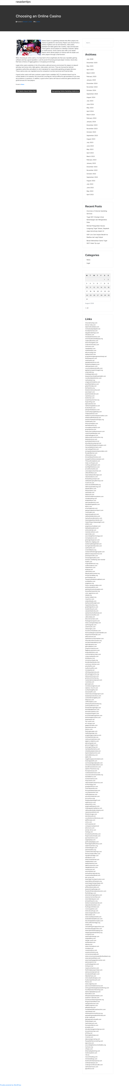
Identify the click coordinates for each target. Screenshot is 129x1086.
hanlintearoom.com (91, 1023)
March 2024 (91, 114)
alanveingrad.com (90, 743)
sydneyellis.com (90, 548)
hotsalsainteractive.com (92, 337)
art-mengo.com (90, 723)
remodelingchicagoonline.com (94, 926)
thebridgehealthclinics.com (93, 844)
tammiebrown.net (90, 727)
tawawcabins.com (90, 488)
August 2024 (91, 97)
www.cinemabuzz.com (92, 946)
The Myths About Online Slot (26, 91)
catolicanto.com (90, 571)
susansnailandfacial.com (92, 875)
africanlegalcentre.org (92, 674)
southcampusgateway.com (93, 411)
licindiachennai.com (91, 331)
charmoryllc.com (90, 626)
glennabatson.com (91, 646)
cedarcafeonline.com (91, 340)
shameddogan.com (91, 847)
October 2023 (91, 132)
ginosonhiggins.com (91, 745)
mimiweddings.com (91, 1059)
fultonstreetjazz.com (91, 423)
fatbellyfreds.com (90, 976)
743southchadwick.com (92, 461)
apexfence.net (89, 1068)
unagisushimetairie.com (92, 382)
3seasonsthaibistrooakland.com (95, 579)
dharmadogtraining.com (92, 1051)
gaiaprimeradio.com (91, 725)
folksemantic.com (90, 490)
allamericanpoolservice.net (93, 554)
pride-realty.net (90, 1017)
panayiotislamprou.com (92, 409)
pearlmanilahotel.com (92, 394)
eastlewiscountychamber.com (94, 638)
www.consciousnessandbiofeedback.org (97, 956)
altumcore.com (89, 828)
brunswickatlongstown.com (93, 715)
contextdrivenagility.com (92, 698)
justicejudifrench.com (92, 705)
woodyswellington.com (92, 974)
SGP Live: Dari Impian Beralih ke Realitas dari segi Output (97, 236)
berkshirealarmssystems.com (94, 496)
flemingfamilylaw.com (92, 1035)
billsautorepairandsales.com (94, 995)
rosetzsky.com (89, 682)
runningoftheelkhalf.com (92, 885)
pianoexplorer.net (90, 962)
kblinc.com (88, 506)
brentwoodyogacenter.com (93, 928)
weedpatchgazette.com (92, 504)
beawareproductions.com (93, 696)
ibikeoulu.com (89, 700)
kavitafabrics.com (90, 776)
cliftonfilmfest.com (91, 473)
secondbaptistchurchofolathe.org (95, 1045)
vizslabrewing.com (91, 498)
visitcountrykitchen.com (92, 739)
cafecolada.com (90, 617)
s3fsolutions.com (90, 455)
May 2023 (90, 149)
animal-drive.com (90, 830)
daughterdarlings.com (92, 333)
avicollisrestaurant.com (92, 796)
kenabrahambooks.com (92, 662)
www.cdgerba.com (91, 984)
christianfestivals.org (91, 737)
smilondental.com (90, 530)
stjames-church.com (91, 688)
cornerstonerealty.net (92, 954)
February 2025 (91, 76)
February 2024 (91, 118)
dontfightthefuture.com (92, 467)
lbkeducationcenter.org (92, 573)
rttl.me (87, 1055)
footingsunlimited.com (92, 907)
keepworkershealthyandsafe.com (95, 376)
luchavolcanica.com (91, 778)
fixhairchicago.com (91, 814)
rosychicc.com (89, 599)
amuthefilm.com (90, 666)
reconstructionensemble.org (94, 775)
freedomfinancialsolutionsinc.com (95, 891)
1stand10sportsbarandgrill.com (94, 522)
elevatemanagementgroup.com (95, 1029)
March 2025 (91, 73)
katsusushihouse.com (92, 676)
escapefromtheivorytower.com (94, 459)
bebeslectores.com (91, 439)
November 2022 (92, 170)
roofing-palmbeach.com (92, 465)
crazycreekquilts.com (91, 656)
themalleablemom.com (92, 709)
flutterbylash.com (90, 1021)
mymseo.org (89, 1047)
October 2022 (91, 174)
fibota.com (88, 982)
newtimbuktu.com (90, 350)
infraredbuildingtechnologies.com (95, 445)
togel (88, 263)
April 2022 (90, 194)
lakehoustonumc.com (91, 865)
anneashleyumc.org (91, 901)
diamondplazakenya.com (92, 992)
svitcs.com (88, 822)
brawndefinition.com (91, 652)
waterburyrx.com (90, 802)
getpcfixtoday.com (91, 386)
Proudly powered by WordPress (10, 1085)
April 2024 (90, 111)
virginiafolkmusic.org (91, 563)
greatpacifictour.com (91, 786)
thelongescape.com (91, 731)
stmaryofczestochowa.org (93, 703)
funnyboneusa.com (91, 771)
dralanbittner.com (90, 500)
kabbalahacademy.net (92, 528)
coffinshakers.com (91, 701)
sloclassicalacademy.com (93, 642)
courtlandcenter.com (91, 792)
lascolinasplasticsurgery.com (94, 920)
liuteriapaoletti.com (91, 761)
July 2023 (90, 142)
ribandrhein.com (90, 567)
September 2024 (92, 94)
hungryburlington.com (92, 713)
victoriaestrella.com (91, 788)
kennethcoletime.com (92, 711)
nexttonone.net (90, 869)
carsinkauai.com (90, 1011)
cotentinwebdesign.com (92, 433)
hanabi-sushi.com (90, 940)
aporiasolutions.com (91, 838)
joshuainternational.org (92, 873)
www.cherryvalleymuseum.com (95, 431)
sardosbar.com (89, 492)
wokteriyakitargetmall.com (93, 544)
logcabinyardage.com (91, 855)
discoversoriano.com (91, 619)
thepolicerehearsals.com (93, 634)
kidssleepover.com (91, 358)
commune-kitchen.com (92, 664)
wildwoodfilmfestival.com (93, 417)
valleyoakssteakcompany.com (94, 810)
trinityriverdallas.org (91, 575)
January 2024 (91, 121)
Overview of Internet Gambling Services (97, 212)
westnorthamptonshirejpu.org (94, 419)
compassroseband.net (92, 826)
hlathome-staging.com (92, 542)
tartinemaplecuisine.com (93, 717)
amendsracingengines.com (93, 895)
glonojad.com (89, 684)
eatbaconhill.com (90, 354)
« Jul (86, 308)
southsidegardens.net (92, 964)
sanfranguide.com (90, 625)
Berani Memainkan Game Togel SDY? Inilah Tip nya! (97, 242)
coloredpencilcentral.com (93, 471)
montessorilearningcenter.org (94, 999)
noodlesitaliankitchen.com (93, 378)
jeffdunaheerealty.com (92, 887)
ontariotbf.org (89, 372)
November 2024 (92, 87)
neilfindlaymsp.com (91, 794)
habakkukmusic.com (91, 867)
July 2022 (90, 184)
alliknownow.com (90, 636)
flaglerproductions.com (92, 650)
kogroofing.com (90, 402)
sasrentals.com (90, 534)
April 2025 (90, 69)
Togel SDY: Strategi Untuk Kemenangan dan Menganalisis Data (97, 219)
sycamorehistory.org (91, 952)
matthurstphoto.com (91, 1005)
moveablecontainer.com (92, 427)
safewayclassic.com (91, 366)
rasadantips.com (90, 348)
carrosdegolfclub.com (92, 449)
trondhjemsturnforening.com (94, 990)
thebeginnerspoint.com (92, 621)
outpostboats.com (90, 601)
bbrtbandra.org (90, 388)
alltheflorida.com (90, 1007)
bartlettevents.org (90, 425)
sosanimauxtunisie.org (92, 400)
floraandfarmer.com (91, 453)
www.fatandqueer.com (92, 899)
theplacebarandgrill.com (92, 800)
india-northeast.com (91, 463)
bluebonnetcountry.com (92, 390)
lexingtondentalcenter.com (93, 546)
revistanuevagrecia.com (92, 686)
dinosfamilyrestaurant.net (93, 443)
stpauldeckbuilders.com (92, 905)
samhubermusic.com (91, 1066)
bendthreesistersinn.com (93, 767)
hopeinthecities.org (91, 605)
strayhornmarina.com (91, 648)
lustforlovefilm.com (91, 668)
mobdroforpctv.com (91, 609)
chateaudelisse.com (91, 413)
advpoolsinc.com (90, 804)
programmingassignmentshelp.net (96, 356)
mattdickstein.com (91, 861)
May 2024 (90, 108)
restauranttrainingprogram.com (95, 552)
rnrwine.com (89, 1037)
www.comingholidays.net (93, 623)
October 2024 (91, 90)
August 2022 (91, 181)
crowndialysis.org (90, 550)
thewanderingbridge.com (93, 707)
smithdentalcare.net (91, 1063)
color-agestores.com (91, 593)
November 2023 (92, 128)
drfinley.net (88, 1033)
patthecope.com (90, 820)
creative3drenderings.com (93, 851)
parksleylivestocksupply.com (94, 589)
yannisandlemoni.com (92, 502)
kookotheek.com (90, 408)
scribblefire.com (90, 581)
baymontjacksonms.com (92, 753)
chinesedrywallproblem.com (94, 765)
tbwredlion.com (90, 993)
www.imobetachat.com (92, 859)
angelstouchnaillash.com (93, 526)
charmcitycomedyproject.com (94, 694)
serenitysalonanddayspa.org (94, 338)
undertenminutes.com (92, 344)
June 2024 (90, 104)
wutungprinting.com (91, 747)
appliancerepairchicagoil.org (94, 370)
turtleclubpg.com (90, 784)
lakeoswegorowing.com (92, 1039)
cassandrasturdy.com (91, 611)
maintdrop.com (90, 396)
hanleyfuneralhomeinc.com (93, 518)
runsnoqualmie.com (91, 909)
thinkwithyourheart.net (92, 479)
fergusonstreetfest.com (92, 1001)
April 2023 (90, 153)
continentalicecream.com (93, 654)
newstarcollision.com (91, 532)
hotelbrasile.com (90, 421)
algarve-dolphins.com (92, 741)
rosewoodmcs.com (91, 950)
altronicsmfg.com (90, 352)
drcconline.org (89, 798)
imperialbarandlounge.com (93, 475)
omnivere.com (89, 346)
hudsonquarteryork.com (92, 980)
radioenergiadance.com (92, 406)
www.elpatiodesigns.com (93, 978)
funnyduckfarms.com (91, 1025)
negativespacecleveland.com (94, 759)
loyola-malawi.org (90, 597)
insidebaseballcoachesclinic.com (95, 1009)
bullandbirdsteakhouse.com (93, 918)
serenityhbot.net (90, 871)
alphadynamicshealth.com (93, 1019)
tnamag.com (89, 832)
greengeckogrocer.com (92, 540)
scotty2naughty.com (91, 690)
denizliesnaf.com (90, 816)
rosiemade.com (90, 512)
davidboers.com (90, 857)
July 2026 (90, 59)
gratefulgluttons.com (91, 607)
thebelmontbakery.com (92, 364)
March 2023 (91, 156)
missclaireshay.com (91, 323)
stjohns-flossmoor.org (92, 769)
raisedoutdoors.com (91, 477)
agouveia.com (89, 1043)
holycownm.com (90, 780)
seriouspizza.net (90, 824)
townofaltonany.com (91, 755)
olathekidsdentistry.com (92, 516)
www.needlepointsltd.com (93, 917)
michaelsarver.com (91, 538)
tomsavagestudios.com (92, 557)
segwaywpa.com (90, 840)
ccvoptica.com (89, 934)
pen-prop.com (89, 877)
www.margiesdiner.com (92, 913)
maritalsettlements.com (92, 749)
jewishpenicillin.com (91, 555)
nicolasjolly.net (89, 670)
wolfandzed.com (90, 942)
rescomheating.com (91, 1057)
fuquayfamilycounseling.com (94, 1041)
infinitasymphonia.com (92, 672)
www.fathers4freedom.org (93, 881)
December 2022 (92, 167)
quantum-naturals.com (92, 997)
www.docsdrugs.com (91, 911)
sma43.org (88, 924)
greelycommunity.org (91, 678)
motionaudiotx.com (91, 1053)
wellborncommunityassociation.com (96, 415)
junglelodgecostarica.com (93, 735)
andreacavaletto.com (91, 587)
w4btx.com (88, 524)
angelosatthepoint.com (92, 806)
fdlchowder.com (90, 915)
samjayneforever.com (92, 1003)
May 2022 (90, 191)
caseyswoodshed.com (92, 812)
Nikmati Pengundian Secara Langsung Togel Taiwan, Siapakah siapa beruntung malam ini (98, 228)
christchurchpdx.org (91, 660)
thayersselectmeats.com (92, 836)
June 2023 (90, 146)
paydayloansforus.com (92, 362)
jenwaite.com (89, 1027)
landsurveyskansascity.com (93, 903)
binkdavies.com (90, 658)
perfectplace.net (90, 577)
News (22, 84)
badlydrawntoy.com (91, 863)
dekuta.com (88, 944)
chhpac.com (89, 1049)
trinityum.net (89, 966)
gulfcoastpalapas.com (92, 842)
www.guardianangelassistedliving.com (97, 988)
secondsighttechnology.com (94, 536)
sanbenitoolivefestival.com (93, 613)
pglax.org (88, 757)
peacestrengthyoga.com (92, 889)
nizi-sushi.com (89, 721)
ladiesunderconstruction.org (94, 437)
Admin (38, 21)
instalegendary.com (91, 374)
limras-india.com (90, 325)
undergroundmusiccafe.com (94, 1064)
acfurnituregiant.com (91, 342)
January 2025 (91, 80)
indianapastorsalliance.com (93, 808)
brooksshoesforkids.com (93, 834)
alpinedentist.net (90, 404)
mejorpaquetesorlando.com (93, 520)
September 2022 (92, 177)
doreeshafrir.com (90, 692)
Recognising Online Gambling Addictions (65, 91)
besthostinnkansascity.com (93, 1061)
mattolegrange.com (91, 733)
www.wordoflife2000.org (93, 484)
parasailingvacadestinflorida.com (95, 1015)
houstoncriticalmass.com (93, 630)
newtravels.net (89, 360)
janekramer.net (90, 719)
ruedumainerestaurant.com (93, 680)
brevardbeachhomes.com (93, 457)
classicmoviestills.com (92, 615)
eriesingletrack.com (91, 508)
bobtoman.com (89, 398)
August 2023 (91, 139)
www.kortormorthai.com (92, 897)
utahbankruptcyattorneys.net (94, 480)
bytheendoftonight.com (92, 603)
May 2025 (90, 66)
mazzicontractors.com (92, 968)
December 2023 (92, 125)
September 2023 (92, 135)
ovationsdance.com (91, 565)
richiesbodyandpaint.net (92, 329)
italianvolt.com (89, 494)
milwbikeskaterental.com (93, 751)
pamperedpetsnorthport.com (94, 510)
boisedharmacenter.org (92, 591)
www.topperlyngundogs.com (94, 883)
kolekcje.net (89, 569)
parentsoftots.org (90, 849)
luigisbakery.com (90, 938)
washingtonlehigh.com (92, 936)
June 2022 (90, 187)
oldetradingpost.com (91, 435)
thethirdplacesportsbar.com (93, 970)
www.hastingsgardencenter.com (95, 960)
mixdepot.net (89, 948)
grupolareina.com (90, 429)
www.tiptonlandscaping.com (94, 930)
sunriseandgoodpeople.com (94, 763)
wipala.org (88, 595)
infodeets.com (89, 334)
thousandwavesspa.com (92, 790)
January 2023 (91, 163)
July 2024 (90, 101)
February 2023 (91, 160)
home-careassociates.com (93, 585)
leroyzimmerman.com (92, 1031)
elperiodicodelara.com (92, 327)
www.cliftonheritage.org (92, 922)
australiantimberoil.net (92, 441)
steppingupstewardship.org (93, 932)
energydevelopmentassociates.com (96, 451)
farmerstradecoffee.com (92, 853)
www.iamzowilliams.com (92, 958)
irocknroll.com (89, 483)
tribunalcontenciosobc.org (93, 640)
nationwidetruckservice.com (94, 782)
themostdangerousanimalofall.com (96, 632)
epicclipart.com (90, 392)
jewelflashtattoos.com (92, 384)
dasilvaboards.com (91, 644)
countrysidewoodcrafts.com (93, 368)
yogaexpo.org (89, 583)
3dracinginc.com (90, 629)
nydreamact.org (90, 380)
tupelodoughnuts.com (92, 514)
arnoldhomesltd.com (91, 469)
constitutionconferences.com (94, 818)
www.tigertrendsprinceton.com (95, 879)
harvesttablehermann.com (93, 447)
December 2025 (92, 62)
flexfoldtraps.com (90, 893)
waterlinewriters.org (91, 846)
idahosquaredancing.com (93, 486)
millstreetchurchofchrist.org (94, 1013)
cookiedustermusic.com (92, 772)
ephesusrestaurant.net (92, 972)
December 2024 (92, 83)
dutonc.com (88, 729)
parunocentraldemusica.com (94, 986)
